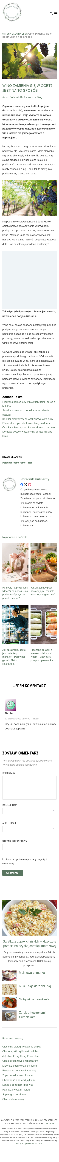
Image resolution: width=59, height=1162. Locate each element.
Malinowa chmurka (32, 972)
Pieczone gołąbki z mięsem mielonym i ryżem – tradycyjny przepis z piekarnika (42, 655)
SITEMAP (39, 1143)
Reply (36, 718)
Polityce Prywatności (25, 1143)
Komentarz (8, 773)
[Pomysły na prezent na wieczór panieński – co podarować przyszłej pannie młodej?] (15, 545)
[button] (55, 12)
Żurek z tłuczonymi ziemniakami (32, 1014)
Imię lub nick (9, 804)
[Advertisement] (29, 280)
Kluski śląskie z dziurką (35, 986)
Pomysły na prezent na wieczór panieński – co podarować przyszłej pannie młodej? (15, 593)
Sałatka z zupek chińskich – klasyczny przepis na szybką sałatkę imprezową (29, 943)
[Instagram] (29, 485)
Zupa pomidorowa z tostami (17, 1075)
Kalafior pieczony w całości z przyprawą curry (27, 419)
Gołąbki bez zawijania (34, 999)
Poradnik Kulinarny (20, 97)
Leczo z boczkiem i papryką (17, 1084)
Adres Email (9, 823)
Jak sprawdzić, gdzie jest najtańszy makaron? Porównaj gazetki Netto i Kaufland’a (14, 657)
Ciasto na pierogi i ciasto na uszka (21, 1046)
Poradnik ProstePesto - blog (17, 462)
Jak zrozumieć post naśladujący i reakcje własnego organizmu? (43, 591)
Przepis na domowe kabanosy (19, 1070)
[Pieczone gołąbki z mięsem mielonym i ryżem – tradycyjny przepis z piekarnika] (44, 607)
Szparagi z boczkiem (14, 1094)
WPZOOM (49, 1123)
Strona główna (11, 33)
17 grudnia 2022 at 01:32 (17, 718)
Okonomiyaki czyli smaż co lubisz (21, 1051)
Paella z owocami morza (16, 1089)
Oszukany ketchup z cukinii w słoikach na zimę (28, 427)
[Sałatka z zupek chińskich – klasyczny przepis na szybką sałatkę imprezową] (29, 902)
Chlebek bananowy (13, 1099)
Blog (25, 33)
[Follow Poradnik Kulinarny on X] (25, 485)
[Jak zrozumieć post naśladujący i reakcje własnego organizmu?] (44, 545)
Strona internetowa (14, 841)
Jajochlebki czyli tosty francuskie (20, 1056)
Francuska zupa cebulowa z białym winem (26, 423)
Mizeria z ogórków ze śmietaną (19, 1065)
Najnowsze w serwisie (14, 537)
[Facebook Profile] (21, 485)
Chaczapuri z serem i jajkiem (18, 1080)
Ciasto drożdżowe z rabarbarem (20, 1061)
